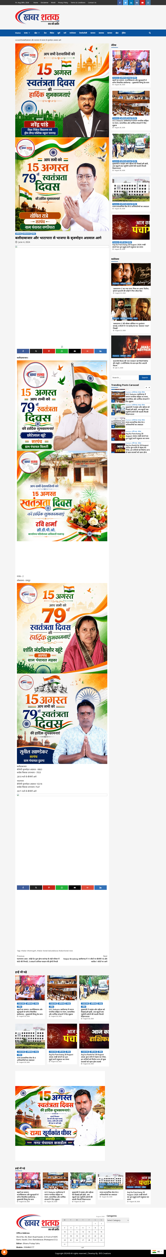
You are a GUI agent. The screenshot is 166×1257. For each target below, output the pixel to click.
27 (83, 1240)
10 (64, 1232)
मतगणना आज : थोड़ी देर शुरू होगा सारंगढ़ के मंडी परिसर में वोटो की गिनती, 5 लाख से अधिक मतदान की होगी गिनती (38, 959)
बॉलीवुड (123, 318)
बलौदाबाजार (26, 234)
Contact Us (92, 2)
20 (83, 1236)
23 (101, 1236)
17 (64, 1236)
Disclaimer (44, 2)
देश (45, 33)
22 (95, 1236)
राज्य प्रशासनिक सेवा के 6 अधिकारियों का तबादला (26, 1058)
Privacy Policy (63, 2)
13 (83, 1232)
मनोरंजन (73, 33)
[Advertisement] (62, 558)
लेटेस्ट (33, 234)
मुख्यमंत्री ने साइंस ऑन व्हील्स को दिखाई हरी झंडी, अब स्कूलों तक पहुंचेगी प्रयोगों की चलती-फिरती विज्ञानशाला (93, 1013)
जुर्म (58, 33)
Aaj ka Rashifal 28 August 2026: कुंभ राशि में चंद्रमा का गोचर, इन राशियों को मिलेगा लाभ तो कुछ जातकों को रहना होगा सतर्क (93, 1058)
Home (35, 2)
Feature (21, 1003)
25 (71, 1240)
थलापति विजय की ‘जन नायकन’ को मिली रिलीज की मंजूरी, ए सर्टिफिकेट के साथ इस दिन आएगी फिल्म (130, 363)
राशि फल (61, 1052)
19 (77, 1236)
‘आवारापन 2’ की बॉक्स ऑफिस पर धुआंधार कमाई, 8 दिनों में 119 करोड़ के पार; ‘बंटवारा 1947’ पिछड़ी (131, 326)
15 (95, 1232)
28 (89, 1240)
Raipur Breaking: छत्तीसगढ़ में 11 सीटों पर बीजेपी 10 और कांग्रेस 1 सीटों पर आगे (85, 959)
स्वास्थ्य (101, 33)
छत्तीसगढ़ (18, 234)
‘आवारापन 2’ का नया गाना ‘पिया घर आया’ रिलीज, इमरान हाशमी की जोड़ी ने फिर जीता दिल (131, 289)
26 (77, 1240)
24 (64, 1240)
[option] (131, 397)
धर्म (65, 33)
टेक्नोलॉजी (83, 33)
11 (71, 1232)
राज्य (26, 33)
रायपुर (36, 1003)
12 (77, 1232)
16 (101, 1232)
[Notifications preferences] (4, 1252)
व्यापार (92, 33)
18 (71, 1236)
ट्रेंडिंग (124, 33)
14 (89, 1232)
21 (89, 1236)
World (53, 2)
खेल (35, 33)
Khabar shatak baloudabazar (47, 951)
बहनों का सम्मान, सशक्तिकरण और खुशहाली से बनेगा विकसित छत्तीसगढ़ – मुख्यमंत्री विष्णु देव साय (30, 1011)
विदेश (52, 33)
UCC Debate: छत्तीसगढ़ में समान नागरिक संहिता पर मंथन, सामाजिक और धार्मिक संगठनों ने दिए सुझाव (62, 1011)
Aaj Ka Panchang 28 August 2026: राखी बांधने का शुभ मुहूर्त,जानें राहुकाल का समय (61, 1057)
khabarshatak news (66, 951)
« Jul (82, 1247)
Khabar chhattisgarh (28, 951)
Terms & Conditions (78, 2)
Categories (112, 1216)
